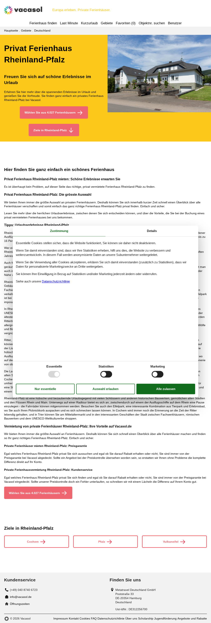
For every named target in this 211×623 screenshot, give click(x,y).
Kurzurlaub (89, 23)
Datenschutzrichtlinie (110, 618)
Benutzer (175, 23)
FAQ (94, 618)
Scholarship (145, 618)
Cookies (85, 618)
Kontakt (74, 618)
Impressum (60, 618)
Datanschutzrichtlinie (56, 281)
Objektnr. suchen (152, 23)
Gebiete (107, 23)
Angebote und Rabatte (192, 618)
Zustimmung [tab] (59, 231)
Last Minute (69, 23)
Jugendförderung (165, 618)
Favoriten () (126, 23)
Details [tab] (152, 231)
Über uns (131, 618)
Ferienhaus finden (43, 23)
